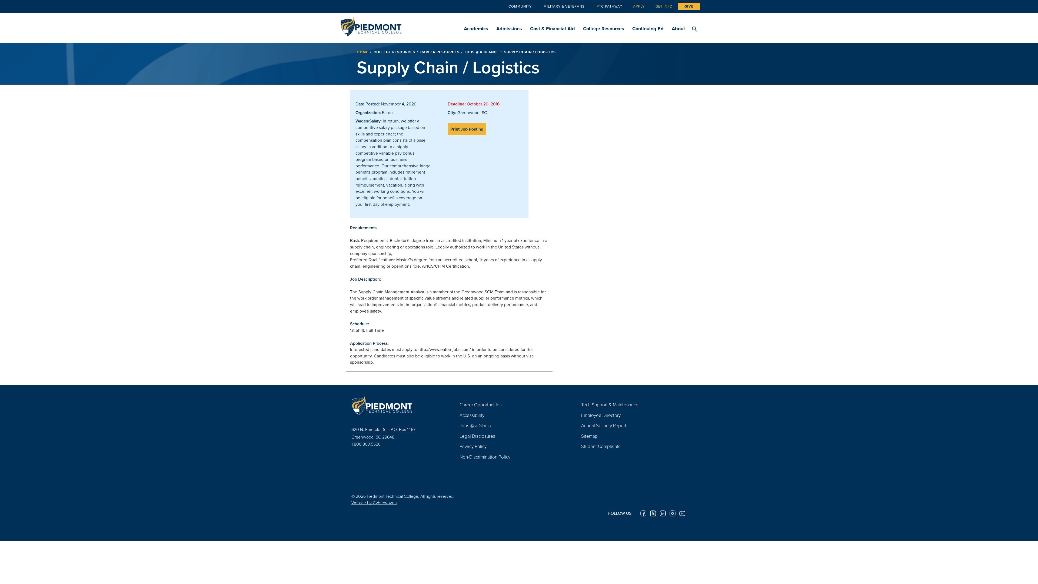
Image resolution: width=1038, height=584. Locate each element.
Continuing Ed (648, 28)
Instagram (673, 513)
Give (689, 6)
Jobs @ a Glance (482, 52)
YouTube (682, 513)
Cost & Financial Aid (552, 28)
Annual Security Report (603, 425)
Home (362, 52)
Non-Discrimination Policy (485, 457)
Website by (374, 503)
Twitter (653, 513)
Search (694, 29)
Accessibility (472, 415)
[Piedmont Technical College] (397, 405)
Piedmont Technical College (371, 25)
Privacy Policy (473, 446)
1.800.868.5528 (366, 444)
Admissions (509, 28)
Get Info (664, 6)
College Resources (603, 28)
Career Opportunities (481, 405)
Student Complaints (600, 446)
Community (520, 6)
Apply (639, 6)
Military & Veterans (564, 6)
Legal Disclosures (477, 436)
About (678, 28)
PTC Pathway (609, 6)
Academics (476, 28)
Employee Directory (601, 415)
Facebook (643, 513)
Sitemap (589, 436)
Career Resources (440, 52)
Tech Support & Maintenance (609, 405)
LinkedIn (663, 513)
